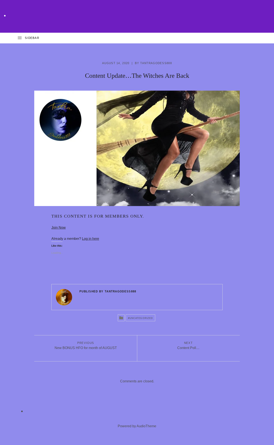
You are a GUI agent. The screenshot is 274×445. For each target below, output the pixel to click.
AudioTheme (146, 426)
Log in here (90, 238)
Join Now (58, 227)
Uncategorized (141, 318)
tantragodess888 (156, 63)
